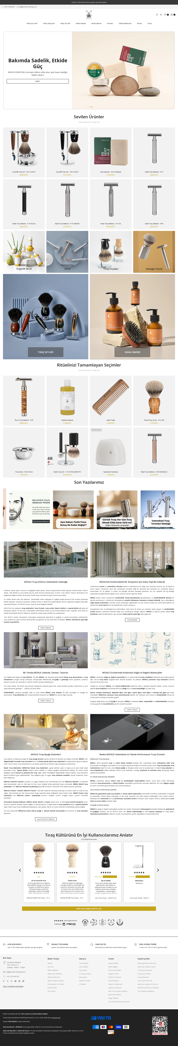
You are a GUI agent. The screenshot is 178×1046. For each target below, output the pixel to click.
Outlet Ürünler (52, 988)
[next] (169, 509)
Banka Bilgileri (113, 967)
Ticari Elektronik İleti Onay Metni (119, 1002)
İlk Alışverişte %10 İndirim (56, 984)
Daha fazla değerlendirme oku (89, 909)
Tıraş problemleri (143, 977)
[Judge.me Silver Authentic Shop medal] (111, 922)
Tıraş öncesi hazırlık (144, 974)
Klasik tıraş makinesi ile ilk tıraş (148, 984)
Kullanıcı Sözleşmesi (115, 988)
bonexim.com (56, 1018)
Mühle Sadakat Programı (56, 981)
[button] (20, 870)
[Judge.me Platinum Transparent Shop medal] (94, 922)
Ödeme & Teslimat (114, 977)
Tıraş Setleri (83, 970)
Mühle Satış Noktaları (55, 974)
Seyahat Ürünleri (84, 981)
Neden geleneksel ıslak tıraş (147, 963)
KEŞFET (37, 81)
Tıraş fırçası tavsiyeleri (145, 970)
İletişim (50, 963)
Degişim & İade (113, 974)
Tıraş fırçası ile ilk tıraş (145, 981)
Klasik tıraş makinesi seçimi (147, 967)
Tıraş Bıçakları (83, 963)
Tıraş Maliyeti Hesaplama (146, 991)
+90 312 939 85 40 (9, 7)
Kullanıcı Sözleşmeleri (115, 984)
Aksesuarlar (83, 977)
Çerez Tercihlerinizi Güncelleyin (13, 986)
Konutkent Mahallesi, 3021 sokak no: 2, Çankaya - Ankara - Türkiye (16, 964)
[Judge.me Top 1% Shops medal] (120, 922)
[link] (24, 252)
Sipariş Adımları (113, 963)
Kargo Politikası (113, 998)
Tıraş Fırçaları (83, 967)
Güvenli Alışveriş (113, 981)
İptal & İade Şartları (114, 995)
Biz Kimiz (51, 967)
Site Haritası (52, 991)
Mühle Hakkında (53, 970)
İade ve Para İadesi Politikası (117, 991)
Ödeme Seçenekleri (114, 970)
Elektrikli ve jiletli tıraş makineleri (148, 988)
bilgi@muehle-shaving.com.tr (28, 7)
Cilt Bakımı (82, 984)
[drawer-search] (157, 15)
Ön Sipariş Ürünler (85, 974)
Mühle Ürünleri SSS (54, 977)
